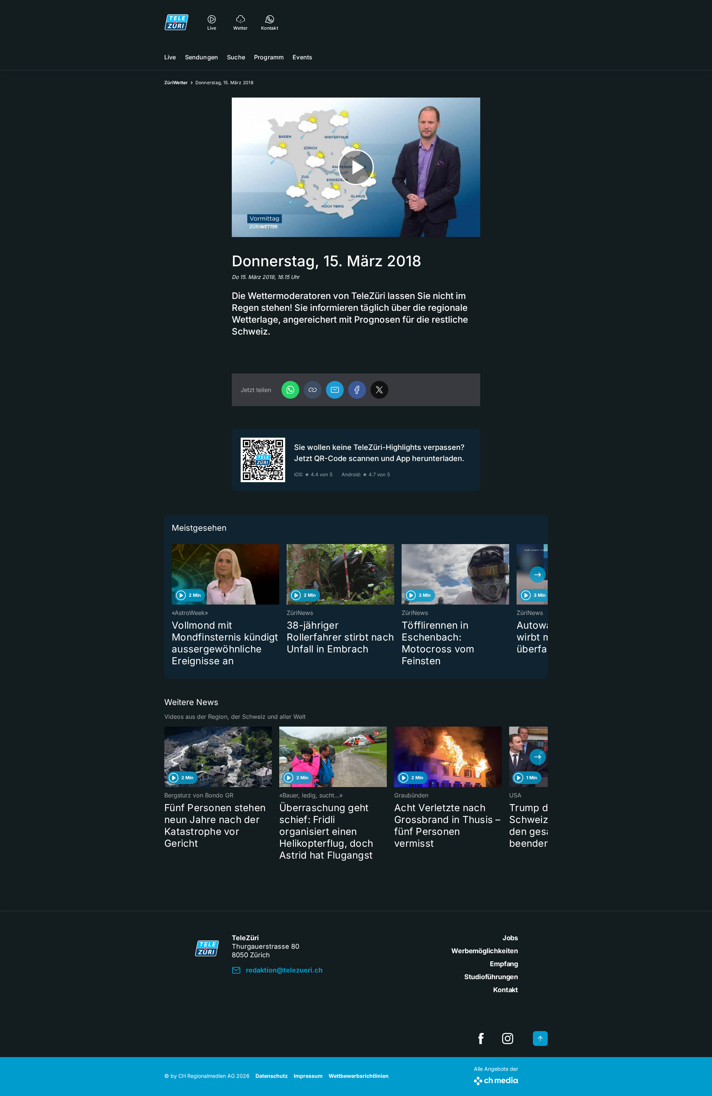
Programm (269, 57)
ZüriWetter (176, 82)
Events (302, 57)
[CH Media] (496, 1079)
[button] (313, 390)
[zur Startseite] (176, 22)
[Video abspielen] (356, 167)
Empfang (504, 964)
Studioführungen (491, 977)
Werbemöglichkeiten (484, 951)
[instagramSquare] (507, 1038)
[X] (379, 390)
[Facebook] (357, 390)
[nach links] (174, 574)
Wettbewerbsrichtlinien (359, 1076)
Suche (236, 57)
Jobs (510, 938)
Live (170, 57)
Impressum (308, 1076)
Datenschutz (272, 1076)
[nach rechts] (538, 574)
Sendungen (201, 57)
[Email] (335, 390)
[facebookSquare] (481, 1038)
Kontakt (505, 990)
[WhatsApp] (290, 390)
